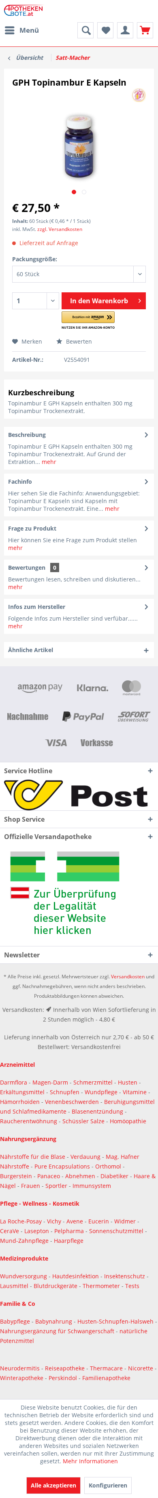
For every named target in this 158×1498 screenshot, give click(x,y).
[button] (88, 320)
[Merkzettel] (105, 30)
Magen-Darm (50, 1082)
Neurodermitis (20, 1368)
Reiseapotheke (65, 1368)
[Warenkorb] (145, 30)
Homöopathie (128, 1121)
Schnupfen (64, 1092)
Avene (75, 1221)
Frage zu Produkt (32, 528)
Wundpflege (101, 1092)
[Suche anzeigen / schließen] (85, 30)
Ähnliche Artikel (30, 650)
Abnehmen (81, 1176)
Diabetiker (115, 1176)
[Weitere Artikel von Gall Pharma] (138, 95)
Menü (29, 30)
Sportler (57, 1186)
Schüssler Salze (83, 1121)
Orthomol (109, 1166)
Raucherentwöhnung (28, 1121)
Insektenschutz (125, 1276)
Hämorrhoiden (20, 1102)
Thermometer (102, 1286)
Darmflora (14, 1082)
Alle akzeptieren (53, 1485)
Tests (132, 1286)
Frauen (31, 1186)
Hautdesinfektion (76, 1276)
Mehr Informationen (90, 1461)
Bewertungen (26, 567)
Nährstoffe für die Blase (32, 1156)
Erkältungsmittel (22, 1092)
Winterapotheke (21, 1378)
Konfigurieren (108, 1485)
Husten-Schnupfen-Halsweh (116, 1321)
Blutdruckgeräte (56, 1286)
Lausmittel (15, 1286)
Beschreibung (27, 434)
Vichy (55, 1221)
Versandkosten (128, 976)
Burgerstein (17, 1176)
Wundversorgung (24, 1276)
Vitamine (135, 1092)
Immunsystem (92, 1186)
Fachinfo (20, 481)
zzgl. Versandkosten (59, 229)
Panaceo (49, 1176)
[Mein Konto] (125, 30)
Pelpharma (69, 1231)
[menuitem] (21, 30)
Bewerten (78, 341)
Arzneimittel (17, 1064)
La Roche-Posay (21, 1221)
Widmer (125, 1221)
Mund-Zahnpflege (25, 1240)
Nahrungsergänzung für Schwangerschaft (57, 1331)
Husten (127, 1082)
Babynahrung (54, 1321)
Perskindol (64, 1378)
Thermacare (107, 1368)
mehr (48, 462)
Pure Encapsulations (62, 1166)
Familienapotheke (106, 1378)
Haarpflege (69, 1240)
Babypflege (16, 1321)
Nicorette (141, 1368)
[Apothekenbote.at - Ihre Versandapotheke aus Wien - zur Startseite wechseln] (25, 11)
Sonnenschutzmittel (117, 1231)
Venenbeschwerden (72, 1102)
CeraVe (10, 1231)
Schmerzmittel (93, 1082)
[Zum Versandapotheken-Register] (79, 895)
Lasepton (37, 1231)
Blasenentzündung (97, 1111)
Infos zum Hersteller (36, 607)
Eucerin (99, 1221)
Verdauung (86, 1156)
